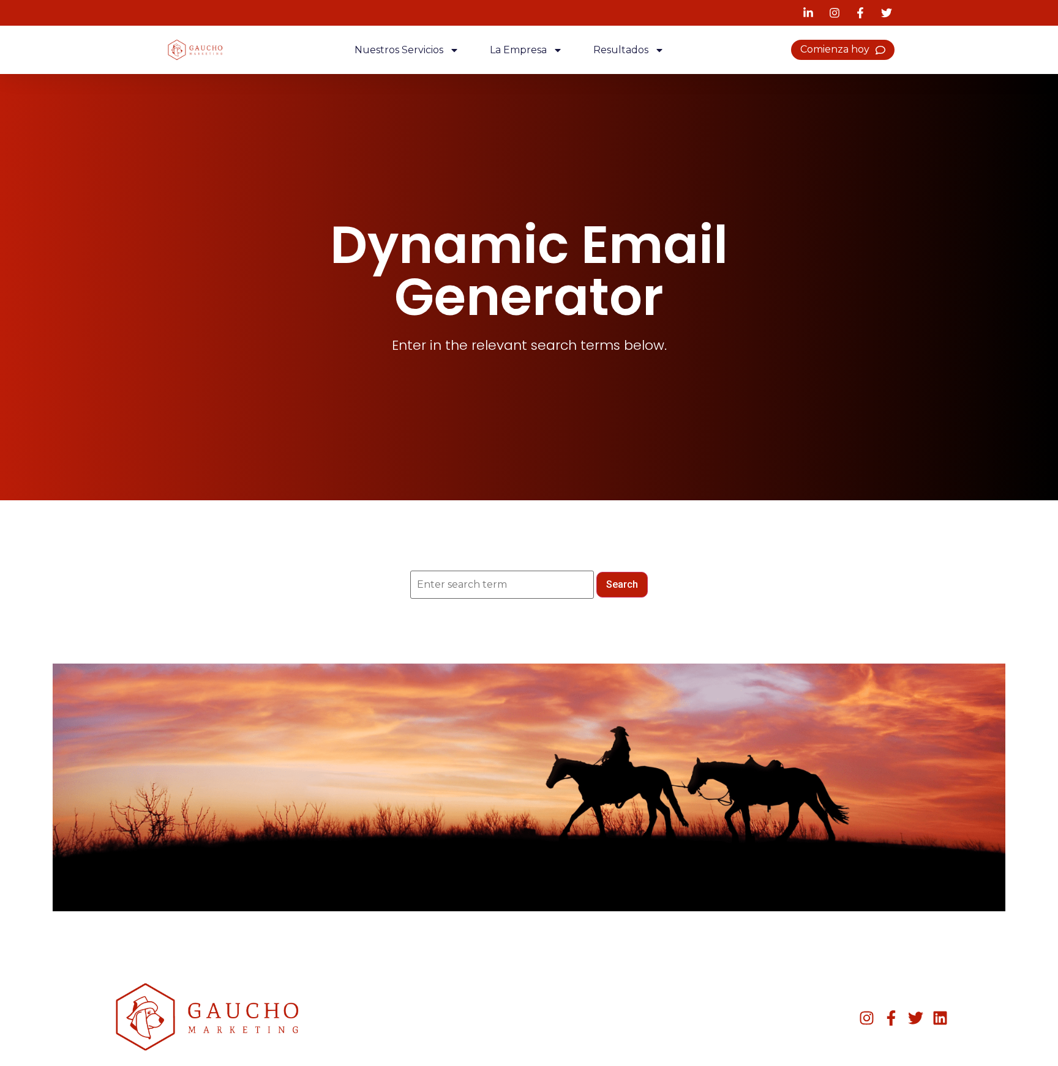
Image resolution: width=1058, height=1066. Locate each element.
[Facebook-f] (891, 1018)
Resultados (620, 50)
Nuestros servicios (399, 50)
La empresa (518, 50)
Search (622, 584)
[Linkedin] (940, 1018)
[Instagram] (866, 1018)
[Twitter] (915, 1018)
